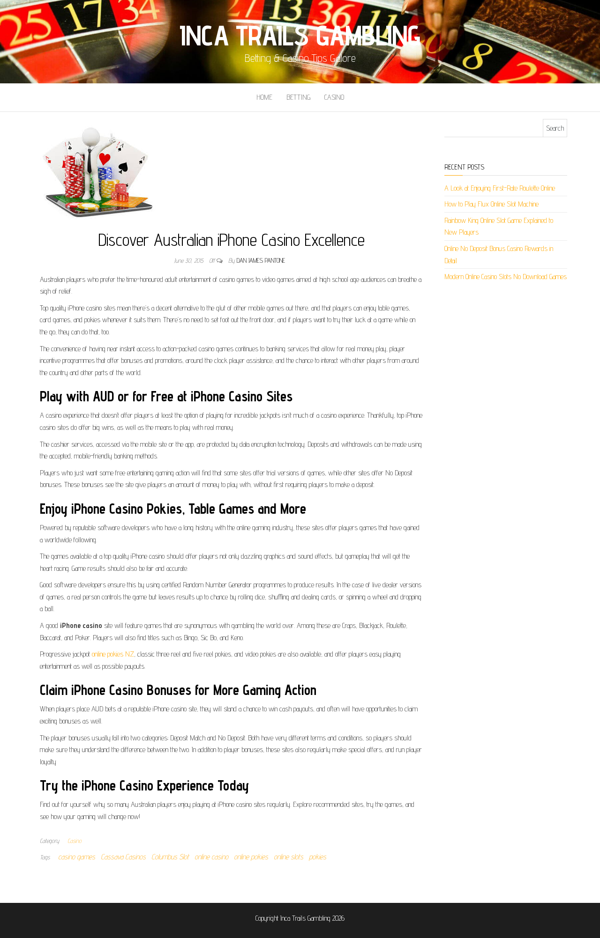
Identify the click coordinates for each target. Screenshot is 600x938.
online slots (288, 856)
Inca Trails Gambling (300, 35)
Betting (298, 97)
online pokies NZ (113, 654)
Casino (334, 97)
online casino (211, 856)
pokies (317, 856)
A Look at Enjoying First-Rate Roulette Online (499, 188)
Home (264, 97)
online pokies (251, 856)
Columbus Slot (170, 856)
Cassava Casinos (123, 856)
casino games (76, 856)
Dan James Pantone (261, 260)
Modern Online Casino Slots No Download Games (505, 276)
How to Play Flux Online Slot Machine (491, 203)
